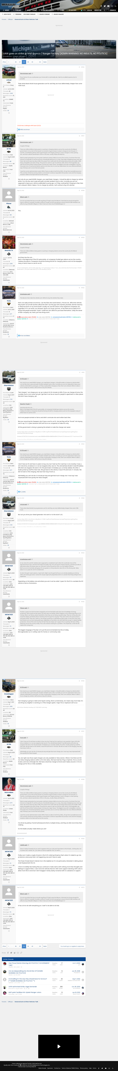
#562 (82, 444)
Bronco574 (12, 988)
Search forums (44, 14)
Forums (18, 10)
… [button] (36, 62)
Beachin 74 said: (25, 404)
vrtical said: (23, 504)
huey (9, 301)
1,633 (11, 706)
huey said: (23, 737)
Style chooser (42, 1068)
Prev (4, 62)
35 (25, 56)
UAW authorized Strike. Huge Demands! (23, 987)
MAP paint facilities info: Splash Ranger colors (25, 992)
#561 (82, 372)
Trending (18, 14)
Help (90, 1068)
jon (79, 965)
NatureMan (9, 792)
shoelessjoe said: (25, 294)
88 (10, 161)
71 (9, 397)
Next (44, 62)
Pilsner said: (23, 608)
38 (24, 62)
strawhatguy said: (25, 559)
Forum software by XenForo (27, 1063)
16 (24, 988)
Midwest (11, 221)
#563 (82, 498)
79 (10, 577)
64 (40, 62)
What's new (31, 10)
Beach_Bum (76, 994)
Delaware (11, 269)
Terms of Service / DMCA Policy (70, 1068)
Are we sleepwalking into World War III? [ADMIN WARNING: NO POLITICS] (26, 972)
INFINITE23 (9, 566)
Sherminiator (9, 385)
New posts (7, 14)
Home (94, 1068)
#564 (82, 553)
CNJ (10, 405)
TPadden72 (77, 972)
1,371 (11, 314)
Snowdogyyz (9, 694)
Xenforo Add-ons (27, 1066)
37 (20, 62)
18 (28, 988)
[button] (72, 10)
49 (9, 91)
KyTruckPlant (76, 988)
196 (11, 215)
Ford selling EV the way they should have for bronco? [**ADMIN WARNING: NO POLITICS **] (28, 980)
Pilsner (8, 203)
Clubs (61, 10)
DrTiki (9, 149)
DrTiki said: (23, 379)
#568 (82, 779)
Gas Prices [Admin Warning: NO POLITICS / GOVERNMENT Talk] (29, 964)
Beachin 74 (9, 250)
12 (9, 312)
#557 (82, 136)
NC (10, 712)
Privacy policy (84, 1068)
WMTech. (36, 1065)
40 (32, 62)
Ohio (10, 582)
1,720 (11, 399)
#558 (82, 190)
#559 (82, 237)
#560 (82, 288)
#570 (82, 887)
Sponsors (50, 1068)
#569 (82, 838)
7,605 (11, 93)
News (7, 10)
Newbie (11, 975)
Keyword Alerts (47, 10)
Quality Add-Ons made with (12, 1065)
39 (28, 62)
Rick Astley (11, 994)
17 (26, 988)
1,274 (11, 803)
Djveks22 (11, 982)
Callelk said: (23, 845)
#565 (82, 601)
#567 (82, 731)
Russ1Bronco (8, 56)
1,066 (11, 263)
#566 (82, 681)
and (25, 129)
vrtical (8, 80)
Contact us (57, 1068)
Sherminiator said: (25, 73)
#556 (82, 67)
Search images (59, 14)
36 (16, 62)
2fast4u (11, 967)
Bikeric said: (23, 197)
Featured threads (29, 14)
